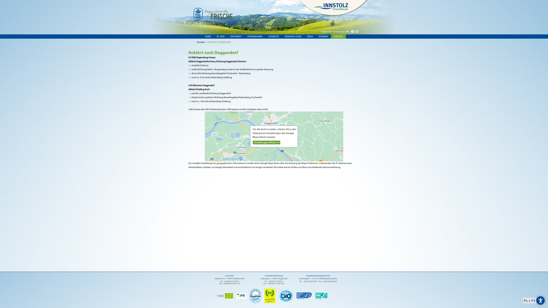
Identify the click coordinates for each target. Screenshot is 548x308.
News (310, 37)
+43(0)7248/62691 (310, 281)
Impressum (327, 32)
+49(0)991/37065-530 (275, 284)
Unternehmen (255, 37)
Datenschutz (338, 32)
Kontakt (338, 37)
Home (208, 37)
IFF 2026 (220, 37)
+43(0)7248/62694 (329, 281)
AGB (347, 32)
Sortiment (236, 37)
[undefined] (540, 300)
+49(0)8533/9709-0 (231, 281)
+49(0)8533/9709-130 (231, 284)
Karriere (323, 37)
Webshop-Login (293, 37)
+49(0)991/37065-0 (275, 281)
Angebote (273, 37)
